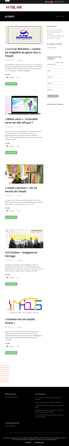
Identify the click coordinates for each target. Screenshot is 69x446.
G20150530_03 (4, 369)
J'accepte (28, 442)
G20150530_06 (4, 375)
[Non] (67, 441)
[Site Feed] (52, 2)
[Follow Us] (46, 2)
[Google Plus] (50, 2)
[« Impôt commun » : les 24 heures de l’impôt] (24, 174)
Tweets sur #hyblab (10, 426)
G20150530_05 (4, 373)
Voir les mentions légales (11, 397)
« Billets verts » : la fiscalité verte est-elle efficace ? (21, 120)
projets (20, 60)
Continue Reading (11, 84)
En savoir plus (39, 442)
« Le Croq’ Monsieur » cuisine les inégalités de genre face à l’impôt (23, 52)
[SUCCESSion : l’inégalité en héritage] (24, 238)
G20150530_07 (4, 377)
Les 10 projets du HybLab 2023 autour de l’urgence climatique (54, 32)
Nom (49, 70)
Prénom (50, 77)
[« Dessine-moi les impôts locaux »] (24, 305)
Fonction (50, 83)
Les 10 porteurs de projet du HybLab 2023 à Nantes (48, 402)
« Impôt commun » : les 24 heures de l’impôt (21, 189)
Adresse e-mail (51, 64)
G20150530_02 (4, 367)
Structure (50, 89)
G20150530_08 (4, 380)
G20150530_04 (4, 371)
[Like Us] (48, 2)
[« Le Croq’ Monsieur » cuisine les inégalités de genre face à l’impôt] (24, 35)
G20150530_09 (4, 382)
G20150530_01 (4, 365)
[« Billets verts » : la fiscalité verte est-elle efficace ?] (24, 105)
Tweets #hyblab (51, 47)
